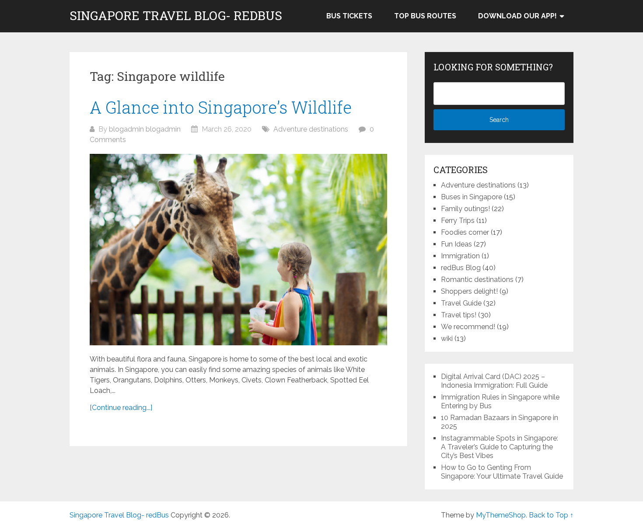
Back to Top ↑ (551, 515)
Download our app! (517, 16)
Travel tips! (458, 315)
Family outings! (465, 209)
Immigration (460, 256)
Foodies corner (465, 232)
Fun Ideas (456, 244)
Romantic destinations (477, 279)
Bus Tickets (349, 16)
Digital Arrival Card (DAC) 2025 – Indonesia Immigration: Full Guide (494, 380)
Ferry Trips (458, 220)
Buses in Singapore (471, 197)
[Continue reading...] (121, 407)
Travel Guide (461, 303)
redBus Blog (461, 268)
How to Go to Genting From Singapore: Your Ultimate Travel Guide (502, 471)
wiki (447, 338)
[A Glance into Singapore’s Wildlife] (238, 249)
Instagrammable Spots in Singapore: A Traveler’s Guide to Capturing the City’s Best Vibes (499, 447)
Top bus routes (425, 16)
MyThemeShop (501, 515)
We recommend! (468, 327)
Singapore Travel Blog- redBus (176, 16)
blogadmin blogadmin (145, 129)
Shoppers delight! (469, 291)
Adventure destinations (310, 129)
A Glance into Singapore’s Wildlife (221, 107)
